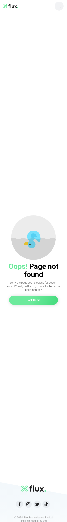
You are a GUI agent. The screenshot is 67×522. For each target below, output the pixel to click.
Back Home (33, 300)
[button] (59, 6)
